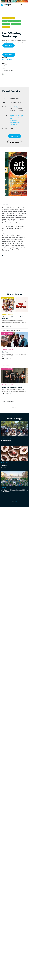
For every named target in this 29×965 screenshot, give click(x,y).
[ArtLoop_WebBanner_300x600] (16, 174)
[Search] (22, 4)
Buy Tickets (8, 54)
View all (14, 407)
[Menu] (26, 4)
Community (13, 120)
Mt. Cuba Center (7, 59)
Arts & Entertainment (16, 115)
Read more (8, 45)
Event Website (14, 142)
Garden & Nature (15, 122)
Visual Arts (13, 124)
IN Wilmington (6, 5)
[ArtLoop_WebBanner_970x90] (14, 1)
